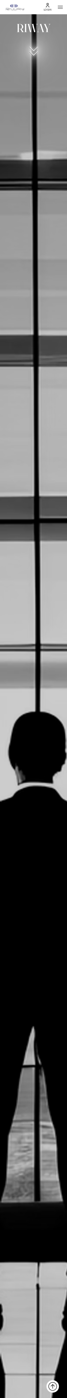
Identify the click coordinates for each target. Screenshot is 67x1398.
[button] (47, 5)
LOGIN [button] (48, 9)
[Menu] (60, 7)
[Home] (52, 1386)
